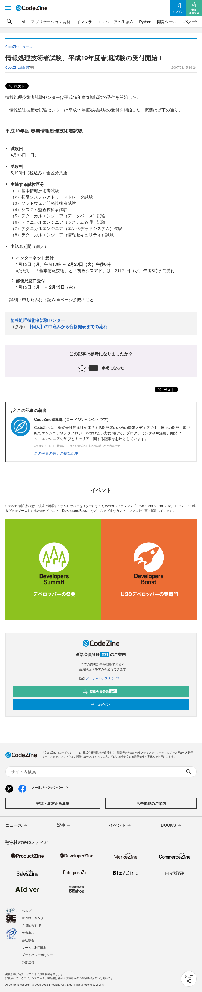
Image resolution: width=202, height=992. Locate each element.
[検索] (9, 21)
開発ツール (167, 21)
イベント (117, 825)
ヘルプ (26, 910)
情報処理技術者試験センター (38, 320)
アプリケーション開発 (50, 21)
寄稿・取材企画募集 (52, 803)
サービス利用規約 (34, 947)
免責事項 (28, 932)
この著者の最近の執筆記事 (56, 453)
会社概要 (28, 940)
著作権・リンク (33, 918)
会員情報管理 (31, 925)
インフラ (84, 21)
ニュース (13, 825)
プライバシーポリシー (37, 954)
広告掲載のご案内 (151, 803)
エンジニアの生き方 (115, 21)
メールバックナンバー (104, 678)
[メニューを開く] (8, 8)
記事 (61, 825)
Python (145, 21)
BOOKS (168, 825)
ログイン (103, 704)
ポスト (19, 86)
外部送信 (28, 962)
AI (23, 21)
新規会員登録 (103, 691)
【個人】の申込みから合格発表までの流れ (67, 326)
